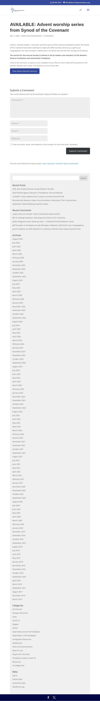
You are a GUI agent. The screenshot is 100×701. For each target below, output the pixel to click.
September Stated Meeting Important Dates (30, 204)
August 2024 (17, 321)
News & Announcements (31, 36)
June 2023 (16, 374)
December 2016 (18, 595)
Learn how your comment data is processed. (60, 163)
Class (14, 617)
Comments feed (18, 683)
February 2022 (18, 434)
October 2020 (17, 494)
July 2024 (16, 325)
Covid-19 (16, 620)
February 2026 (18, 258)
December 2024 (18, 306)
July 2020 (16, 505)
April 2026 (16, 250)
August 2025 (17, 280)
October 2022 (17, 404)
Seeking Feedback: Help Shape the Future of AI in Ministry (41, 218)
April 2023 (16, 381)
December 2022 (18, 396)
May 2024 (16, 333)
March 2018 (17, 584)
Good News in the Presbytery (24, 635)
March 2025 (17, 295)
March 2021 (17, 475)
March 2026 (17, 254)
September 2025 (19, 276)
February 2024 (18, 344)
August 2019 (17, 547)
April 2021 (16, 472)
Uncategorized (18, 665)
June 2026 (16, 246)
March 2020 (17, 520)
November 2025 (18, 269)
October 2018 (17, 573)
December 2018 (18, 565)
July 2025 (16, 284)
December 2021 (18, 441)
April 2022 (16, 426)
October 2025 (17, 273)
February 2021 (18, 479)
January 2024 (17, 348)
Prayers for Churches (21, 654)
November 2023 (18, 355)
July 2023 (16, 370)
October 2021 (17, 449)
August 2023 (17, 366)
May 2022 (16, 423)
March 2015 (17, 599)
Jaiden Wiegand (18, 221)
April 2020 (16, 517)
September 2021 (19, 453)
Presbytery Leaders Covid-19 (24, 658)
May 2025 (16, 288)
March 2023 (17, 385)
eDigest (15, 624)
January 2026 (17, 261)
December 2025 (18, 265)
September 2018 (19, 577)
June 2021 (16, 464)
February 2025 (18, 299)
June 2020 (16, 509)
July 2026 (16, 243)
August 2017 (17, 592)
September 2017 (19, 588)
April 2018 (16, 580)
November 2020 (18, 490)
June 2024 (16, 329)
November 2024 (18, 310)
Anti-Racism (17, 609)
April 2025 (16, 291)
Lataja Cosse (17, 214)
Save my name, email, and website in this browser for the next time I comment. (45, 144)
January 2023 (17, 393)
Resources (16, 662)
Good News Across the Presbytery (26, 632)
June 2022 (16, 419)
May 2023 (16, 378)
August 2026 (17, 239)
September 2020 (19, 498)
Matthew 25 (17, 643)
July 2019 (16, 550)
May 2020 (16, 513)
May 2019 (16, 558)
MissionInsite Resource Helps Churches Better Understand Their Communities (44, 200)
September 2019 (19, 543)
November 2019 (18, 535)
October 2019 (17, 539)
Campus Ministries (20, 613)
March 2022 (17, 430)
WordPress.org (18, 687)
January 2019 (17, 562)
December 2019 (18, 532)
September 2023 (19, 363)
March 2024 (17, 340)
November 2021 (18, 445)
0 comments (48, 36)
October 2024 (17, 314)
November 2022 (18, 400)
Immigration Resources (21, 639)
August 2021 (17, 456)
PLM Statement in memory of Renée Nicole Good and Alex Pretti (55, 229)
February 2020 (18, 524)
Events (15, 628)
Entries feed (17, 679)
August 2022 (17, 411)
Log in (14, 675)
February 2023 (18, 389)
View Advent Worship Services (25, 71)
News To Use (17, 650)
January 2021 (17, 483)
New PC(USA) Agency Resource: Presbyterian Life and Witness (37, 193)
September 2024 (19, 318)
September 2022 (19, 408)
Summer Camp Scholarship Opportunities (43, 214)
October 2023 (17, 359)
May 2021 (16, 468)
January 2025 (17, 303)
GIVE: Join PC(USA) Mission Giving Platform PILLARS (33, 189)
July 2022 (16, 415)
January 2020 (17, 528)
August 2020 (17, 502)
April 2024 (16, 336)
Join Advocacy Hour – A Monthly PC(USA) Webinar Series (51, 221)
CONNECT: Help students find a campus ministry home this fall (38, 196)
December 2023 (18, 351)
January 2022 (17, 438)
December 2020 (18, 487)
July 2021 (16, 460)
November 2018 (18, 569)
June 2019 (16, 554)
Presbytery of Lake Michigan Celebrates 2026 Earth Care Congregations (55, 225)
